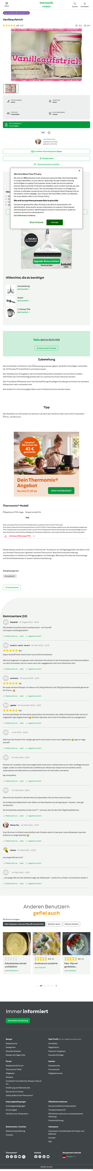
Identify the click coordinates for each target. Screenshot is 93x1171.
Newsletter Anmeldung (18, 1020)
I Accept (54, 222)
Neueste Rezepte (13, 1051)
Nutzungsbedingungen (15, 1106)
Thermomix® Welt (13, 1069)
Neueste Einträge (55, 1055)
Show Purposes (37, 222)
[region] (46, 198)
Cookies (9, 1135)
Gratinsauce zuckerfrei (46, 963)
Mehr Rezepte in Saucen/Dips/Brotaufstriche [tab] (24, 924)
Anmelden (52, 1043)
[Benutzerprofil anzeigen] (38, 141)
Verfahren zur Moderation (17, 1114)
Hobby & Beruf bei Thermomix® (19, 1095)
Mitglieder (10, 1073)
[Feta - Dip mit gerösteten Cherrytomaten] (76, 943)
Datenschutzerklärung (15, 1131)
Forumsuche (53, 1069)
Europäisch (10, 576)
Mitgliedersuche (55, 1073)
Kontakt (51, 1138)
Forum (9, 1061)
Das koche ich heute (14, 1091)
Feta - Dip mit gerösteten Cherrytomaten (72, 965)
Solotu (13, 850)
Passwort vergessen (57, 1051)
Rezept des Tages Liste (15, 1055)
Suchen (51, 1061)
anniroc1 (14, 678)
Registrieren (53, 1047)
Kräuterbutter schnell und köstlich (15, 965)
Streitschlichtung (55, 1120)
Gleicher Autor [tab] (54, 924)
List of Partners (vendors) (24, 215)
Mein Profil (64, 1039)
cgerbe (13, 705)
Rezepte (9, 1077)
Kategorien (11, 1047)
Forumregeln (11, 1110)
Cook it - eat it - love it (20, 645)
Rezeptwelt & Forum (14, 1065)
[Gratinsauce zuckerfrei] (47, 943)
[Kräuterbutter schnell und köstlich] (17, 943)
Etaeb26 (14, 622)
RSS (50, 1141)
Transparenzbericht (57, 1110)
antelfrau (72, 970)
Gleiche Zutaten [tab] (71, 924)
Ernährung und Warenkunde (18, 1088)
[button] (6, 5)
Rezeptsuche (11, 1043)
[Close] (79, 170)
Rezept (9, 1039)
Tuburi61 (42, 967)
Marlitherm (13, 970)
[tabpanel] (46, 960)
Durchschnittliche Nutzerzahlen (62, 1106)
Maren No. (51, 139)
